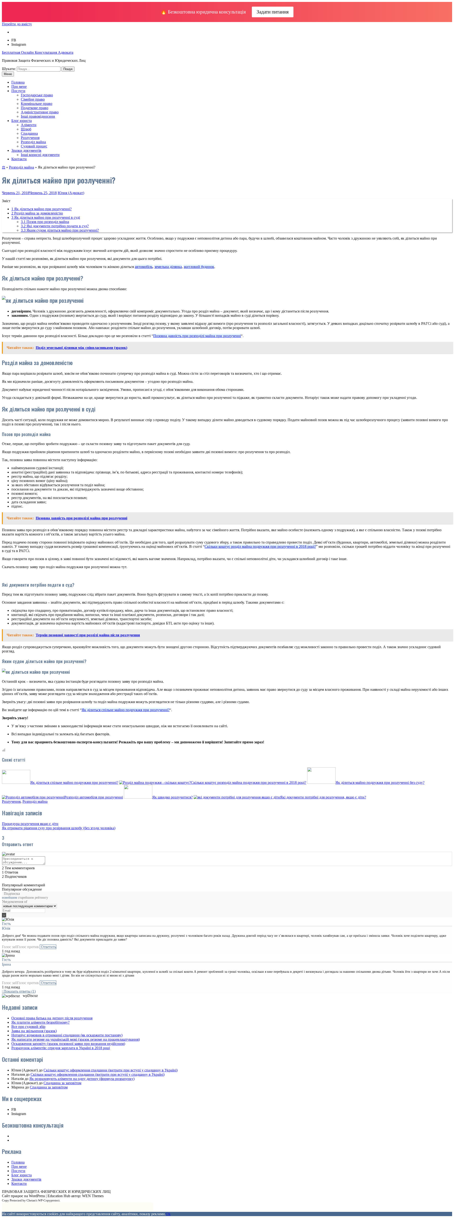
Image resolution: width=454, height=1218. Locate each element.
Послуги (18, 91)
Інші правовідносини (38, 116)
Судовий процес (34, 146)
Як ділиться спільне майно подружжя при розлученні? (126, 710)
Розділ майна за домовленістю (37, 213)
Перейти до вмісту (17, 24)
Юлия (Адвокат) (71, 193)
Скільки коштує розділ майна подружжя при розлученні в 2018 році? (260, 546)
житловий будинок (199, 267)
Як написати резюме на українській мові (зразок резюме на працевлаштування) (75, 1039)
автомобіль (144, 267)
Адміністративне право (40, 112)
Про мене (19, 87)
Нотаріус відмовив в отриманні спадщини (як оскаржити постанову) (66, 1035)
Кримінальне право (36, 104)
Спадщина (29, 133)
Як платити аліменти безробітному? (40, 1022)
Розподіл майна (33, 142)
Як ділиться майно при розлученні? (41, 209)
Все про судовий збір (28, 1027)
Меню (8, 74)
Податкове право (34, 108)
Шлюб (26, 129)
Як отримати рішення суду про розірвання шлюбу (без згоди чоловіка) (58, 828)
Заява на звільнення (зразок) (34, 1031)
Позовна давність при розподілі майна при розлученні (197, 336)
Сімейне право (33, 99)
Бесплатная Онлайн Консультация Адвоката (37, 52)
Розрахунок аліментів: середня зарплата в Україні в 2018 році (60, 1048)
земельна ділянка (168, 267)
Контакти (19, 159)
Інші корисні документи (40, 155)
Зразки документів (26, 150)
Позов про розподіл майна (45, 222)
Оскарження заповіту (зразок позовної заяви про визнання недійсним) (68, 1044)
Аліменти (28, 125)
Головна (18, 82)
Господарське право (37, 95)
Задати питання (273, 12)
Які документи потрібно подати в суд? (55, 226)
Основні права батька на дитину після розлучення (51, 1018)
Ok (168, 1214)
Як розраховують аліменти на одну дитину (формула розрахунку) (82, 1079)
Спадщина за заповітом (62, 1083)
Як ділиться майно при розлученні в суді (45, 217)
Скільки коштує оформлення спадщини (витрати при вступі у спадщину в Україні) (111, 1070)
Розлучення (30, 138)
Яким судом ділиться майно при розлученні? (60, 230)
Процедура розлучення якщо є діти (30, 824)
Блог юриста (21, 121)
